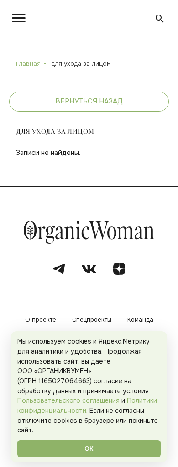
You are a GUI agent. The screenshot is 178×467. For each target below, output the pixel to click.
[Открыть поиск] (160, 19)
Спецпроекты (91, 320)
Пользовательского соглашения (68, 400)
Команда (140, 320)
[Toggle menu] (20, 18)
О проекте (40, 320)
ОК (89, 448)
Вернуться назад (89, 101)
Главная (28, 63)
